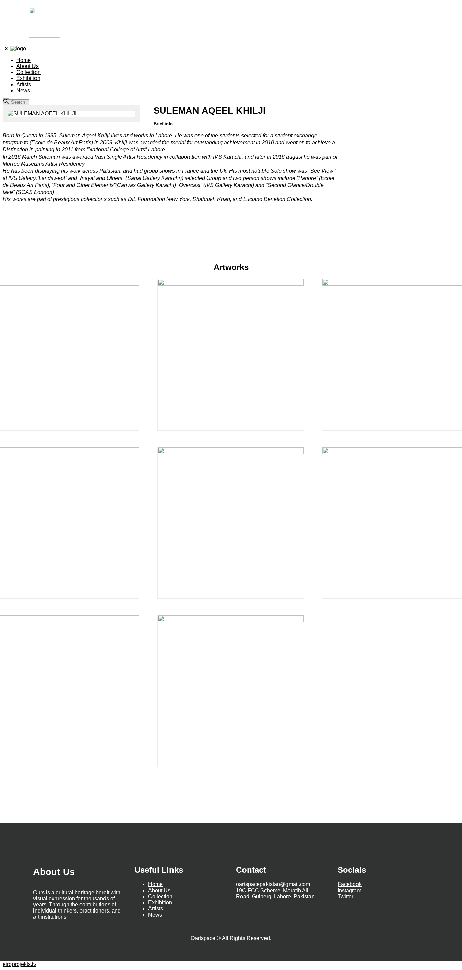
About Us (159, 890)
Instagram (349, 890)
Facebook (350, 884)
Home (155, 884)
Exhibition (160, 902)
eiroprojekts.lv (19, 964)
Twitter (345, 896)
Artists (155, 909)
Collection (160, 896)
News (155, 915)
